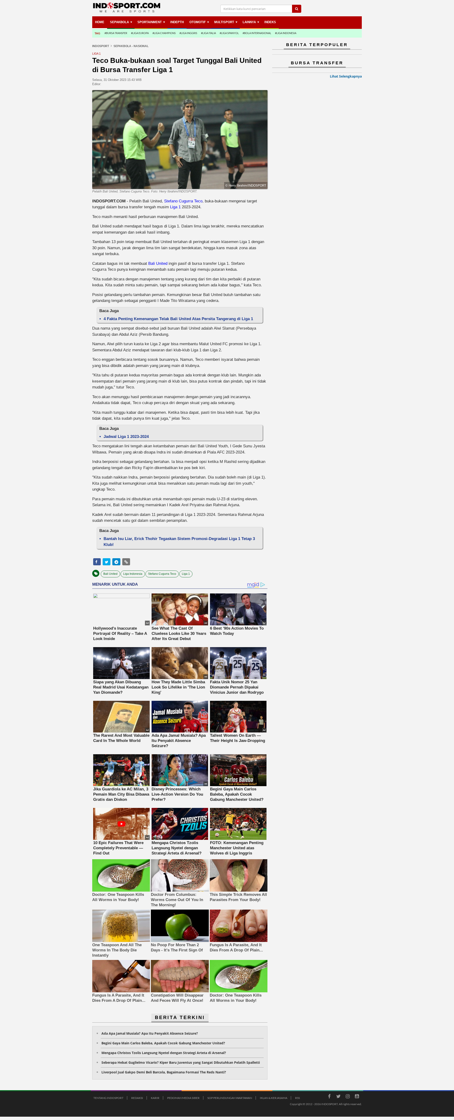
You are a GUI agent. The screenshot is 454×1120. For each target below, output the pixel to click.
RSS (297, 1098)
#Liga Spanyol (229, 33)
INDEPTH (177, 22)
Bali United (157, 263)
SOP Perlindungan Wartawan (229, 1098)
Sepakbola (119, 22)
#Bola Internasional (257, 33)
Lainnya (249, 22)
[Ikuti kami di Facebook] (329, 1097)
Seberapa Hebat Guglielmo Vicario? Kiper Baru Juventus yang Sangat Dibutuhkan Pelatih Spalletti (180, 1062)
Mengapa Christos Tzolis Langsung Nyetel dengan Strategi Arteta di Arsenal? (163, 1052)
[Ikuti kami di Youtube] (357, 1097)
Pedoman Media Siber (183, 1098)
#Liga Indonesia (285, 33)
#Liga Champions (164, 33)
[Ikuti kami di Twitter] (338, 1097)
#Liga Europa (140, 33)
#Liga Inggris (188, 33)
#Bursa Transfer (116, 33)
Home (99, 22)
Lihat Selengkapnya (346, 76)
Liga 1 (175, 207)
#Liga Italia (208, 33)
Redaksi (137, 1098)
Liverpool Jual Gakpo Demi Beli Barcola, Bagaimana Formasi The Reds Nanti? (163, 1072)
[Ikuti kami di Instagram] (347, 1097)
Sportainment (149, 22)
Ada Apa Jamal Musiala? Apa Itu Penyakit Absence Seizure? (149, 1033)
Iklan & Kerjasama (273, 1098)
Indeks (270, 22)
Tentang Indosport (108, 1098)
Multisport (224, 22)
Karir (155, 1098)
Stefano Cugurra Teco (183, 201)
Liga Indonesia (132, 573)
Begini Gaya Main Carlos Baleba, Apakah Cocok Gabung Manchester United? (163, 1043)
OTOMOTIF (197, 22)
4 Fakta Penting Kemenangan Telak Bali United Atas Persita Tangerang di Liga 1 (178, 319)
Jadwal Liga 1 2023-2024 (126, 436)
